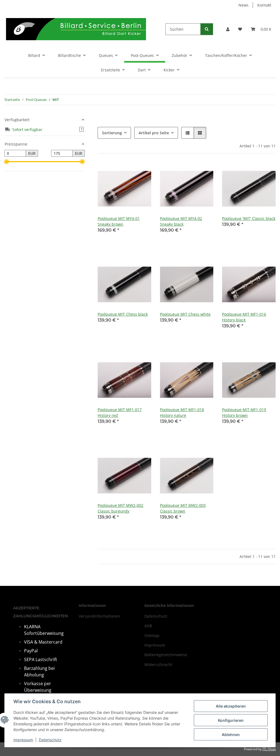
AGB (148, 625)
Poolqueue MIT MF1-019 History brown (244, 412)
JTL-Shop (269, 749)
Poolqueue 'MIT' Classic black (248, 218)
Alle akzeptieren (231, 706)
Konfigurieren (231, 720)
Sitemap (151, 635)
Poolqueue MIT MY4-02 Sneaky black (181, 221)
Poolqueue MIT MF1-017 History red (120, 412)
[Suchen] (206, 29)
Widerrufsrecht (158, 664)
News (243, 5)
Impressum (23, 739)
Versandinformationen (99, 616)
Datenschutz (50, 739)
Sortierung (112, 132)
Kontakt (264, 5)
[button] (228, 29)
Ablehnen (231, 734)
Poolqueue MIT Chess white (185, 314)
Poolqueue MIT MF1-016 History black (244, 317)
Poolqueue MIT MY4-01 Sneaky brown (119, 221)
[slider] (6, 161)
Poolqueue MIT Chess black (123, 314)
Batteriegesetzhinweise (165, 654)
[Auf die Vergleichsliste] (128, 171)
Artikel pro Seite (154, 132)
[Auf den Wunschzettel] (142, 171)
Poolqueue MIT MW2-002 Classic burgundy (120, 508)
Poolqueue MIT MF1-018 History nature (182, 412)
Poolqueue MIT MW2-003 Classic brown (183, 508)
